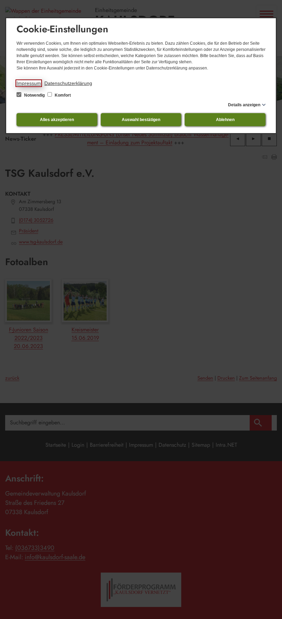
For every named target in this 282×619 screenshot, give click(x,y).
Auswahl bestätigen (141, 119)
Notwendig (34, 95)
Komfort (62, 95)
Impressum (29, 83)
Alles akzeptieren (57, 119)
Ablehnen (225, 119)
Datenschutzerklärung (68, 83)
